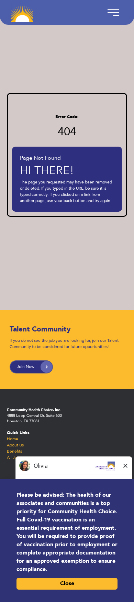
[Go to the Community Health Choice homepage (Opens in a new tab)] (22, 12)
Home (12, 439)
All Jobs (14, 458)
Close (67, 584)
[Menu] (112, 12)
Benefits (14, 452)
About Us (15, 445)
